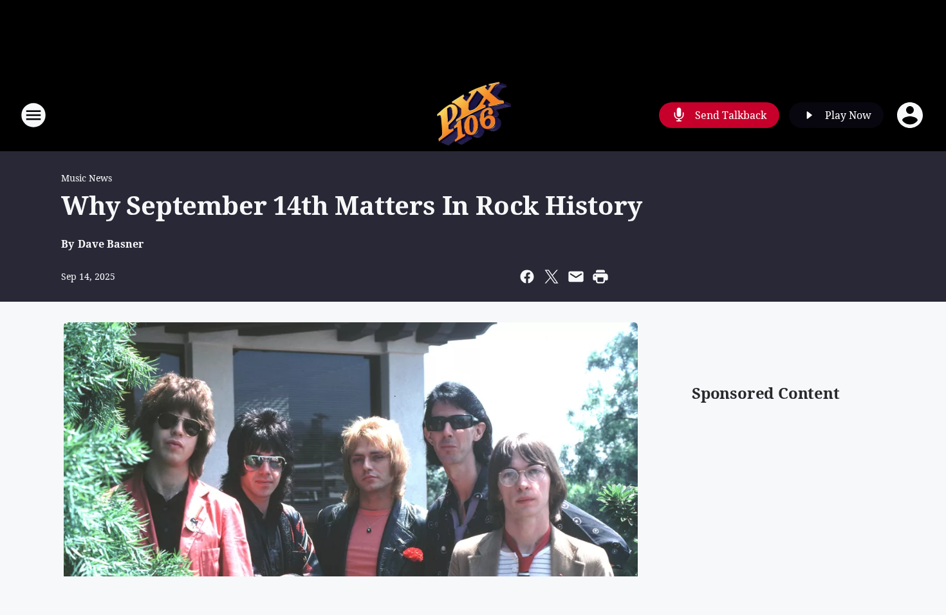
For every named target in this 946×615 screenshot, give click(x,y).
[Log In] (911, 115)
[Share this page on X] (552, 277)
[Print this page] (600, 277)
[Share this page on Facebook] (527, 277)
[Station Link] (473, 115)
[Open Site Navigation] (33, 115)
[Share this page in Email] (576, 277)
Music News (86, 178)
